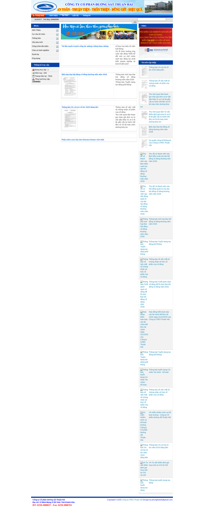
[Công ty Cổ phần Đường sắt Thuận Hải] (102, 7)
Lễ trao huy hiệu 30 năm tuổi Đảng (125, 47)
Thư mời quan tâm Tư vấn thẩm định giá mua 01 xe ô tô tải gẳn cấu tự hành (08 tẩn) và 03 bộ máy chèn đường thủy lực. (159, 117)
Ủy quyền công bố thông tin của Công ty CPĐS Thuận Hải (160, 142)
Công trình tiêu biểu (40, 46)
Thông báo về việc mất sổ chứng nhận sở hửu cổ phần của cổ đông (159, 261)
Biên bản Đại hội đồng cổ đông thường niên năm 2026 (84, 74)
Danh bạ (35, 54)
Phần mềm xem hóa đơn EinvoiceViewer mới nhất (83, 140)
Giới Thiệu (36, 30)
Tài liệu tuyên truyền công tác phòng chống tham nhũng (85, 46)
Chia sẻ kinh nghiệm (40, 50)
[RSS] (168, 16)
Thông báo (36, 38)
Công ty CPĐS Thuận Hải (132, 500)
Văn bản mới (37, 42)
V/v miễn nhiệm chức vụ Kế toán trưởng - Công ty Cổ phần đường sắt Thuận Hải (160, 415)
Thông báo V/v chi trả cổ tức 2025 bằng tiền (80, 107)
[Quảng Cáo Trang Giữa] (99, 39)
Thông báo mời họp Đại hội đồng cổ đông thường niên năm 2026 (125, 77)
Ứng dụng (36, 58)
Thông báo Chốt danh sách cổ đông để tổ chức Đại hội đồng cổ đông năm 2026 (160, 284)
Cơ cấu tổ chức (38, 34)
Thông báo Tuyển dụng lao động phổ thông (125, 83)
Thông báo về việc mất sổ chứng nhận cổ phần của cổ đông (125, 109)
